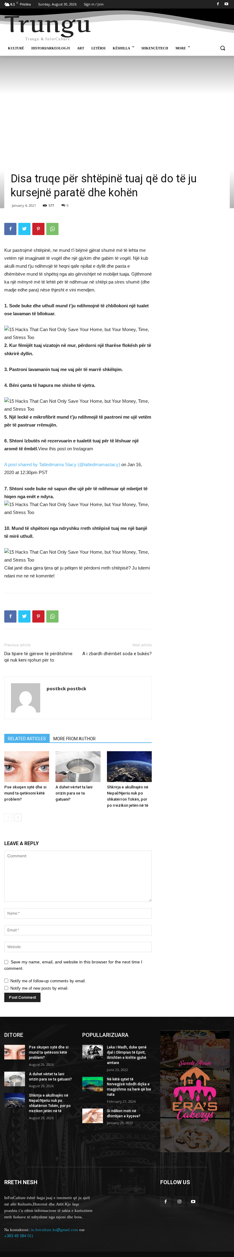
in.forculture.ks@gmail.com (54, 1230)
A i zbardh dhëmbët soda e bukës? (117, 653)
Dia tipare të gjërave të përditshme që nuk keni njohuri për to (38, 657)
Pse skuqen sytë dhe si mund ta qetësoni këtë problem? (25, 793)
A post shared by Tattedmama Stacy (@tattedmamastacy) (62, 464)
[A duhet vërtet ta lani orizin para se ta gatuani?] (77, 766)
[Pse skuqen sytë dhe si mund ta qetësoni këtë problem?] (26, 766)
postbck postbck (66, 688)
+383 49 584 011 (18, 1236)
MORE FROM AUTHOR (74, 738)
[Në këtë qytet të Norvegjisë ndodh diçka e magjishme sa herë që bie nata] (92, 1084)
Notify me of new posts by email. (39, 988)
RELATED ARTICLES (27, 738)
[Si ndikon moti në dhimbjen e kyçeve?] (92, 1116)
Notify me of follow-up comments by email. (48, 981)
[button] (222, 48)
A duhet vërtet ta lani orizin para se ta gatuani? (73, 793)
